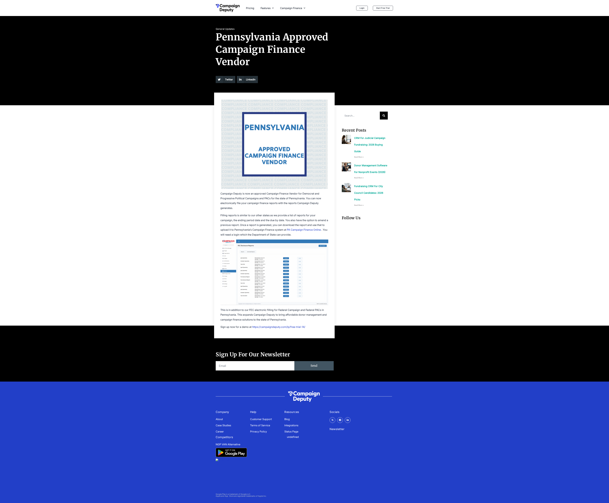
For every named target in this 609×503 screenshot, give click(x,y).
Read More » (359, 157)
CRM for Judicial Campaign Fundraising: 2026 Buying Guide (369, 144)
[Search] (384, 116)
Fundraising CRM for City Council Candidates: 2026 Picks (368, 193)
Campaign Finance (291, 8)
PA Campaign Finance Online (304, 229)
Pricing (250, 8)
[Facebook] (340, 420)
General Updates (225, 28)
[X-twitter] (332, 420)
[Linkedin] (347, 420)
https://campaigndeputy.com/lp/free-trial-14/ (278, 326)
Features (266, 8)
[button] (225, 79)
